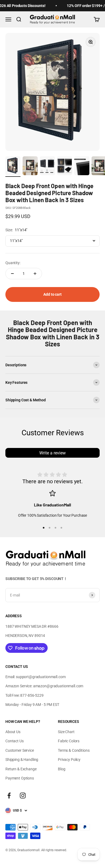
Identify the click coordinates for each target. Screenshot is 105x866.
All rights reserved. (54, 850)
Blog (61, 769)
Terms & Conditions (73, 750)
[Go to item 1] (12, 166)
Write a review (52, 453)
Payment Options (19, 778)
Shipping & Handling (21, 759)
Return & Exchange (21, 769)
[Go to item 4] (64, 166)
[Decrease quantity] (12, 273)
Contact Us (14, 741)
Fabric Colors (68, 741)
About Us (12, 732)
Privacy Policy (69, 759)
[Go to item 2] (30, 166)
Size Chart (66, 732)
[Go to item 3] (47, 166)
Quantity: (12, 263)
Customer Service (19, 750)
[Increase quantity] (35, 273)
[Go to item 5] (81, 166)
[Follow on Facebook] (9, 795)
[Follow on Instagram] (22, 795)
